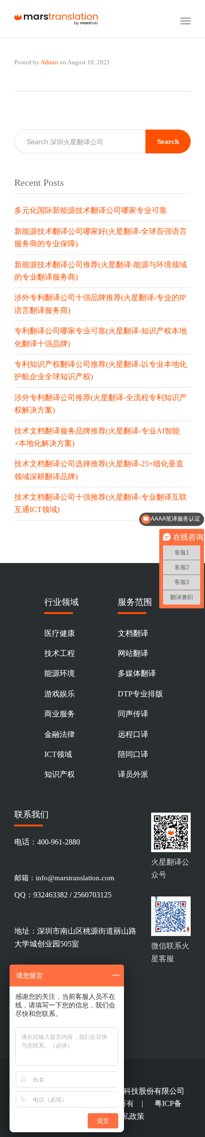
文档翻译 (133, 633)
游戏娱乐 (59, 694)
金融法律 (59, 734)
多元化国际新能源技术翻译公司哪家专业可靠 (90, 210)
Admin (49, 62)
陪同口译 (133, 754)
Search (168, 141)
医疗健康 (59, 633)
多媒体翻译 (137, 673)
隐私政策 (129, 1116)
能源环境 (59, 673)
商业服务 (59, 714)
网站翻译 (133, 653)
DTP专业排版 (140, 694)
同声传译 (133, 714)
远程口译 (133, 734)
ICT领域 (58, 754)
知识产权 (59, 774)
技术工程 (59, 653)
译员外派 (133, 774)
